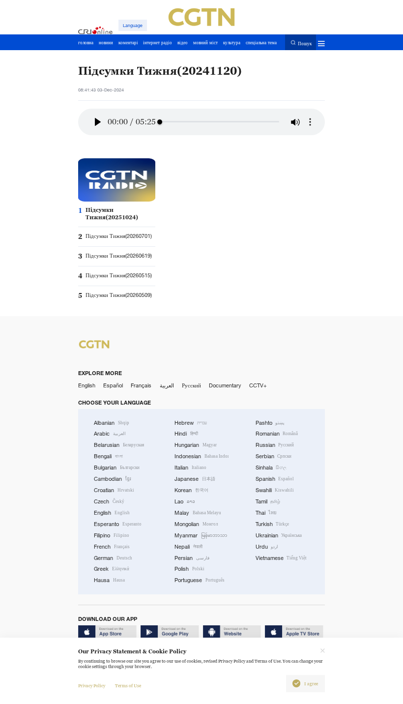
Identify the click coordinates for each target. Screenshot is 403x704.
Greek (111, 568)
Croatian (114, 490)
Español (113, 385)
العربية (167, 385)
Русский (191, 385)
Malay (197, 512)
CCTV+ (258, 385)
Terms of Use (128, 686)
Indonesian (201, 456)
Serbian (274, 456)
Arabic (110, 433)
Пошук (305, 43)
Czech (109, 501)
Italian (190, 467)
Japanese (194, 478)
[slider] (159, 121)
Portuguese (199, 580)
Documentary (225, 385)
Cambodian (112, 478)
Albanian (111, 422)
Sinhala (271, 467)
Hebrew (190, 422)
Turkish (272, 524)
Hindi (186, 433)
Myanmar (200, 535)
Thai (266, 512)
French (112, 546)
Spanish (275, 478)
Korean (191, 490)
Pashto (270, 422)
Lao (184, 501)
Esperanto (118, 524)
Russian (275, 444)
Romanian (277, 433)
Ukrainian (279, 535)
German (113, 558)
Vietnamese (281, 558)
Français (141, 385)
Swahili (275, 490)
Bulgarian (117, 467)
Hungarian (195, 444)
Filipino (111, 535)
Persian (191, 558)
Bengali (108, 456)
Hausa (109, 580)
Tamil (268, 501)
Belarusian (119, 444)
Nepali (188, 546)
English (86, 385)
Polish (189, 568)
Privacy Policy (91, 686)
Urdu (267, 546)
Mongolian (196, 524)
